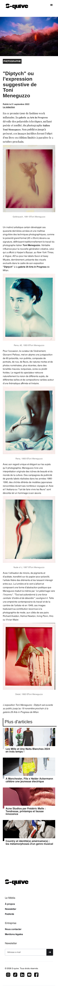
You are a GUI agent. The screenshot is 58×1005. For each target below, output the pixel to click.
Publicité (9, 914)
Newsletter (10, 909)
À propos (10, 904)
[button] (51, 5)
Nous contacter (13, 929)
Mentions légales (14, 934)
